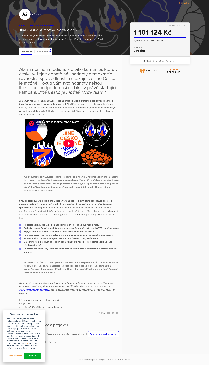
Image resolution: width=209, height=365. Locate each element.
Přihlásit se (184, 3)
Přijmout (32, 356)
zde (26, 343)
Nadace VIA (114, 360)
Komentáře (44, 51)
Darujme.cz (103, 360)
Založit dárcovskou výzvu (103, 334)
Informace (27, 51)
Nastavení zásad (15, 356)
